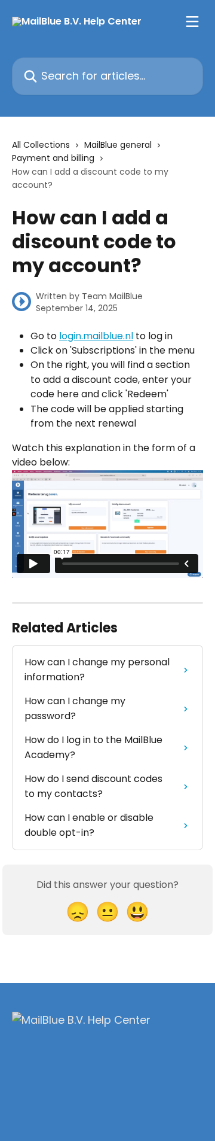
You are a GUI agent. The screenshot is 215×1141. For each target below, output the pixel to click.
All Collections (41, 145)
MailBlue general (118, 145)
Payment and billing (53, 158)
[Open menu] (192, 21)
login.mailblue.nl (96, 336)
